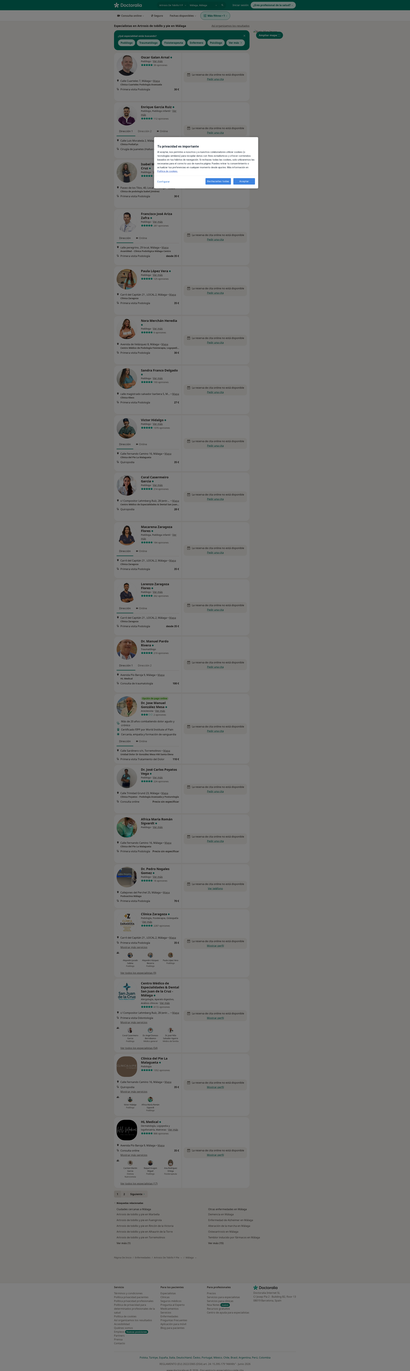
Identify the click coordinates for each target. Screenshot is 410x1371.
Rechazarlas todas (218, 181)
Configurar (163, 181)
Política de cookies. (167, 171)
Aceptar (244, 181)
